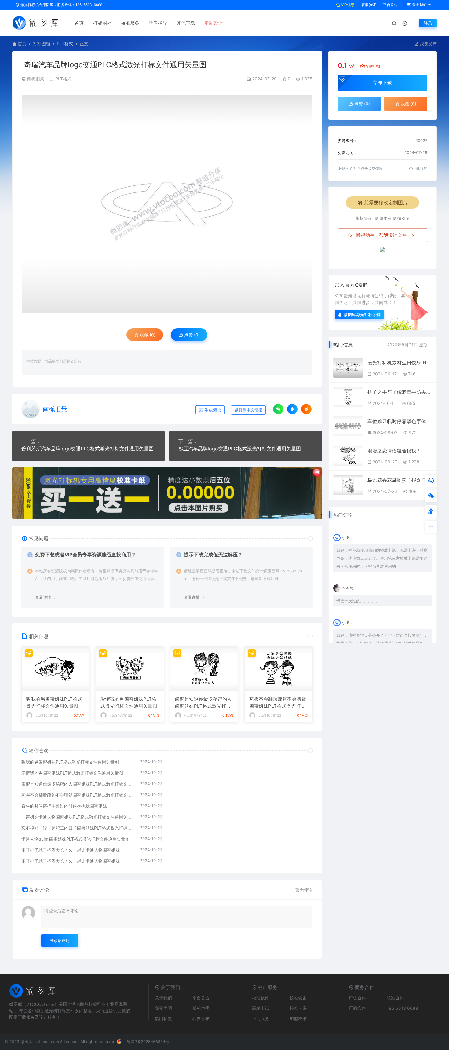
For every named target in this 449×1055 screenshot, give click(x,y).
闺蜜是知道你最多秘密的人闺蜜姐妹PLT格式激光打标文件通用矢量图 (203, 702)
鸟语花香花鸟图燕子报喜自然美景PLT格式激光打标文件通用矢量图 (399, 480)
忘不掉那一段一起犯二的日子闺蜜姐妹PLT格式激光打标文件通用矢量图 (77, 827)
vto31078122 (46, 715)
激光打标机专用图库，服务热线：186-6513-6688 (61, 4)
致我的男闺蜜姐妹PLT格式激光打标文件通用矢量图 (54, 702)
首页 (79, 23)
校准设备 (298, 997)
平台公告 (390, 4)
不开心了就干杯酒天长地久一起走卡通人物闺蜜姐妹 (70, 849)
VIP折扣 (373, 66)
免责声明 (163, 1008)
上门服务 (260, 1018)
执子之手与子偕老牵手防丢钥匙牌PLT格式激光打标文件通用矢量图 (399, 392)
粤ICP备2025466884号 (148, 1041)
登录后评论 (60, 940)
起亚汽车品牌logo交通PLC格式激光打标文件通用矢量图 (239, 448)
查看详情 (43, 597)
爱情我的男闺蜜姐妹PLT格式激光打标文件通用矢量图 (128, 702)
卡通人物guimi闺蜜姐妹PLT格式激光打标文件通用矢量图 (75, 838)
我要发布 (427, 43)
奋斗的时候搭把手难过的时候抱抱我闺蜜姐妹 (64, 805)
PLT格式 (65, 43)
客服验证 (368, 4)
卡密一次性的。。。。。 (358, 600)
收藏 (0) (147, 334)
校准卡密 (298, 1008)
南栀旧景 (35, 78)
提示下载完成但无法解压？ (213, 554)
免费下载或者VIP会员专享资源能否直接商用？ (85, 554)
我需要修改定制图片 (386, 203)
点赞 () (191, 334)
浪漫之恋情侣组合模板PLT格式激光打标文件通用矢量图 (399, 451)
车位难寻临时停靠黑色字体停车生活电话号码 (399, 421)
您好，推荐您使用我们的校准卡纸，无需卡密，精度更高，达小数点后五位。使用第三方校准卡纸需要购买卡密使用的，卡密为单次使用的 (382, 558)
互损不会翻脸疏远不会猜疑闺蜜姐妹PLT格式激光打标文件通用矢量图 (277, 702)
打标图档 (102, 23)
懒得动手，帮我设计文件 (381, 235)
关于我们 (163, 997)
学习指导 (158, 23)
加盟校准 (298, 1018)
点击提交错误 (372, 168)
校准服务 (130, 23)
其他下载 (186, 23)
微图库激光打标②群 (362, 314)
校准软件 (260, 997)
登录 (428, 23)
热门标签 (163, 1018)
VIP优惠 (347, 4)
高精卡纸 (260, 1008)
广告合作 (357, 997)
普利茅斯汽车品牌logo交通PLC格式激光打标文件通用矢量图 (87, 448)
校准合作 (395, 997)
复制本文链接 (250, 410)
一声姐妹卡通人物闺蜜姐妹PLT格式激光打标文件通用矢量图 (77, 816)
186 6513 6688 (402, 1008)
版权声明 (201, 1008)
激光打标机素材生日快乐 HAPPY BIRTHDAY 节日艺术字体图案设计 (399, 363)
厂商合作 (357, 1008)
